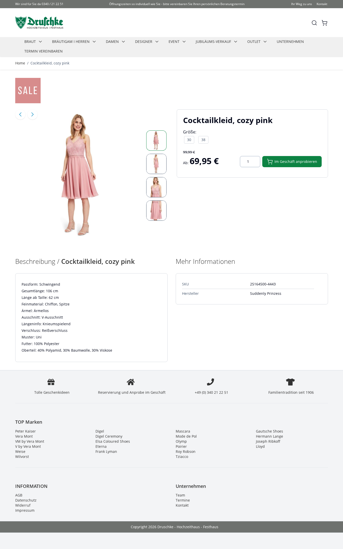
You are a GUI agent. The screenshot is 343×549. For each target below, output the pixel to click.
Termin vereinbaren (43, 51)
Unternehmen (290, 41)
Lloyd (260, 446)
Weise (20, 451)
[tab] (156, 140)
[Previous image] (20, 114)
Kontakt (322, 4)
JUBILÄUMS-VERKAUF (213, 41)
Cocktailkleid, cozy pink (49, 63)
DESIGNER (143, 41)
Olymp (181, 441)
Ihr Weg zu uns (301, 4)
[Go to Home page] (39, 22)
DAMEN (112, 41)
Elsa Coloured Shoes (112, 441)
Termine (183, 500)
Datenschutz (26, 500)
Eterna (101, 446)
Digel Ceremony (108, 436)
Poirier (181, 446)
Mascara (183, 431)
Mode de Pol (186, 436)
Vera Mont (24, 436)
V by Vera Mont (28, 446)
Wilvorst (22, 456)
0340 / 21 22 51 (52, 4)
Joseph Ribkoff (268, 441)
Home (20, 63)
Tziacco (182, 456)
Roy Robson (185, 451)
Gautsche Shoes (269, 431)
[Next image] (32, 114)
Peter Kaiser (25, 431)
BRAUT (30, 41)
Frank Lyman (106, 451)
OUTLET (253, 41)
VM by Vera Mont (29, 441)
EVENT (174, 41)
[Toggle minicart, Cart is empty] (324, 22)
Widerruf (22, 505)
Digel (99, 431)
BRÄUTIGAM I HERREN (71, 41)
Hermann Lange (269, 436)
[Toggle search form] (314, 22)
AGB (18, 495)
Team (180, 495)
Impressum (25, 510)
